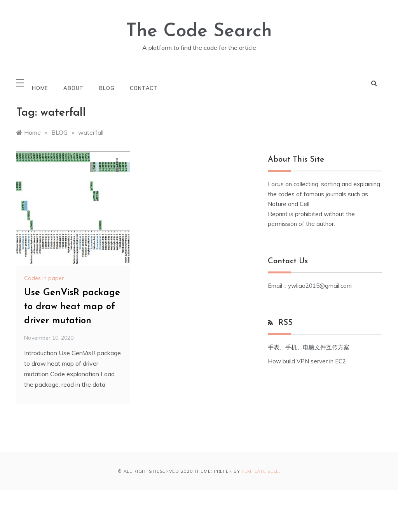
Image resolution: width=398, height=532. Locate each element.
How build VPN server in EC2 (307, 361)
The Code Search (199, 31)
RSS (285, 323)
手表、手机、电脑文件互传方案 (308, 347)
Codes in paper (44, 278)
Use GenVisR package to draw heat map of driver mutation (72, 307)
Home (40, 88)
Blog (106, 88)
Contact (144, 88)
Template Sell (260, 471)
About (73, 88)
